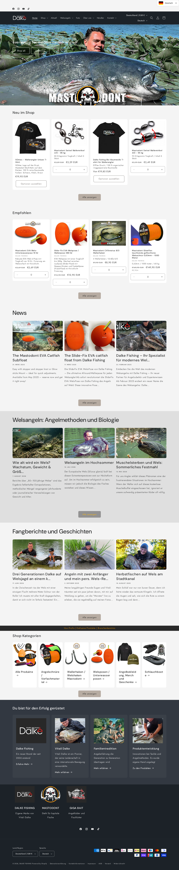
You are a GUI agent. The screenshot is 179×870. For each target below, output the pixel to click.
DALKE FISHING (25, 863)
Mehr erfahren (62, 772)
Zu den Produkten (142, 768)
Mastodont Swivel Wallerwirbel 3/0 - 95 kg (147, 151)
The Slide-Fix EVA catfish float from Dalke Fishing (86, 357)
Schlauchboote (154, 673)
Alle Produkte (24, 672)
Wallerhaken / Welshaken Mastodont (76, 675)
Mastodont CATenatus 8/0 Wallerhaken (106, 251)
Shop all (21, 50)
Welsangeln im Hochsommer (89, 462)
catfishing (40, 50)
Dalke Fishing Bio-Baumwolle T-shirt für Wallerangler (108, 161)
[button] (44, 18)
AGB (100, 863)
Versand (108, 863)
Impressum (92, 863)
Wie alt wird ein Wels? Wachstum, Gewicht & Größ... (32, 467)
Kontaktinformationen (77, 863)
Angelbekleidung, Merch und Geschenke (127, 677)
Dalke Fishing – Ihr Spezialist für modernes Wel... (140, 357)
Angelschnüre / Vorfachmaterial (50, 677)
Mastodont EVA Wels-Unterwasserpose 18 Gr (26, 251)
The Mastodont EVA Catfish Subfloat (36, 357)
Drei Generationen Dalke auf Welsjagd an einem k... (37, 576)
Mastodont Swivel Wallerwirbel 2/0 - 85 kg (69, 151)
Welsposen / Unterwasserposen (101, 675)
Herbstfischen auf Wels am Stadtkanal (139, 576)
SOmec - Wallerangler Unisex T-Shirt (31, 161)
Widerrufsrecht (119, 863)
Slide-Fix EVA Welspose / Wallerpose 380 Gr (66, 251)
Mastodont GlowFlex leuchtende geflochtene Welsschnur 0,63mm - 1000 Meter (145, 254)
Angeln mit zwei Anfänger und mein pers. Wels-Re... (86, 576)
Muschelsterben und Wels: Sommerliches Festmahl (139, 464)
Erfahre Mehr (22, 764)
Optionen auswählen (31, 183)
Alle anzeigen (90, 197)
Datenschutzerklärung (58, 863)
